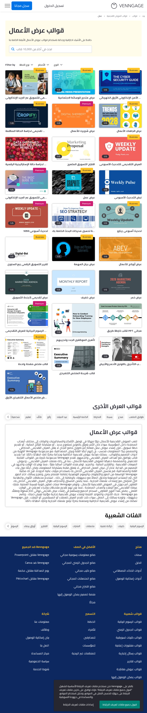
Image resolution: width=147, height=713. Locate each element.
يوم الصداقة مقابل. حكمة (33, 570)
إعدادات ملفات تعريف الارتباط (78, 704)
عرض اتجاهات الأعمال (129, 131)
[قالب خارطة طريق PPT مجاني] (120, 316)
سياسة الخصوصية (39, 661)
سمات (138, 554)
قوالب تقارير (134, 661)
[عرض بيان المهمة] (73, 249)
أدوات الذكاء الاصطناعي (127, 570)
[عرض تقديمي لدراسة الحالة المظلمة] (26, 116)
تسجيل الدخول (54, 6)
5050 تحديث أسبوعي (35, 231)
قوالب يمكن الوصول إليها (126, 677)
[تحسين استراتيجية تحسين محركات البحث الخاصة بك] (73, 216)
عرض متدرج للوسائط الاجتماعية (76, 97)
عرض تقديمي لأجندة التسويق (30, 297)
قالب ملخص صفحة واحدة (33, 364)
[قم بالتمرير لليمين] (8, 417)
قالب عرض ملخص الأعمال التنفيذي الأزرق (26, 397)
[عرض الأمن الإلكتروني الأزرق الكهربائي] (120, 82)
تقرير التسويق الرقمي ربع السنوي (27, 264)
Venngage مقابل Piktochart (32, 578)
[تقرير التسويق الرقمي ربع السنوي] (26, 249)
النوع (56, 64)
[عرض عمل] (73, 182)
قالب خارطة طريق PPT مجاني (124, 331)
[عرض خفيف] (73, 282)
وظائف (45, 629)
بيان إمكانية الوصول (37, 637)
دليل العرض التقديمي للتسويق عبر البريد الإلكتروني (26, 97)
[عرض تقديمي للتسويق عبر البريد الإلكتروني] (26, 182)
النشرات (76, 526)
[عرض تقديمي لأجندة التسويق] (26, 282)
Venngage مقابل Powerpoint (32, 554)
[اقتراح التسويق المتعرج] (73, 149)
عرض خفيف (88, 297)
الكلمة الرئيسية (80, 417)
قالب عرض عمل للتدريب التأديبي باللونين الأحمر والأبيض (120, 364)
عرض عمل (89, 197)
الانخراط (97, 417)
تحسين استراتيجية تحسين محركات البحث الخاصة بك (73, 231)
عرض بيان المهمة (84, 264)
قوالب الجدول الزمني (129, 629)
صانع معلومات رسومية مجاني (77, 554)
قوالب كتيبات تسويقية (129, 637)
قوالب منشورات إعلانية (128, 645)
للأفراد (91, 629)
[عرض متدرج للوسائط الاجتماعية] (73, 82)
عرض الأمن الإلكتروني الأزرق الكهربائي (120, 97)
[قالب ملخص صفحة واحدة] (26, 349)
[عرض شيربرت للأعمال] (73, 116)
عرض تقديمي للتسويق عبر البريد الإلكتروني (26, 197)
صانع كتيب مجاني (85, 570)
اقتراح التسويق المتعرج (81, 164)
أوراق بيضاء (29, 526)
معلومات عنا (41, 621)
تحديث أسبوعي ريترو (129, 231)
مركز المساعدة (40, 653)
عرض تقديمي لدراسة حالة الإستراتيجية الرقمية (26, 164)
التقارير (44, 526)
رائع (49, 417)
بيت (143, 16)
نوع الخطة (24, 64)
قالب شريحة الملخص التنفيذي (77, 373)
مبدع (120, 417)
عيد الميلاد (62, 417)
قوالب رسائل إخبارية (130, 653)
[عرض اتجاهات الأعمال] (120, 116)
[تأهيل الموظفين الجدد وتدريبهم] (73, 320)
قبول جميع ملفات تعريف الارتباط (120, 704)
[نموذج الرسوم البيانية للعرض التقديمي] (26, 316)
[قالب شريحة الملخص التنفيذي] (73, 358)
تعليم (28, 417)
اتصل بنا (44, 645)
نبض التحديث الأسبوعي (128, 197)
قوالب (134, 16)
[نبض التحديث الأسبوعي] (120, 182)
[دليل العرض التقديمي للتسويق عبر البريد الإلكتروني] (26, 82)
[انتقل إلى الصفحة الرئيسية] (127, 6)
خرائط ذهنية (106, 526)
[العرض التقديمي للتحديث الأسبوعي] (120, 149)
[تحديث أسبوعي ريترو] (120, 216)
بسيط (109, 417)
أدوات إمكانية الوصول (129, 578)
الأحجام (41, 64)
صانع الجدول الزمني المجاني (78, 562)
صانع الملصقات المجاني (81, 578)
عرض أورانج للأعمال (130, 264)
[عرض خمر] (120, 282)
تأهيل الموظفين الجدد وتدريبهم (75, 340)
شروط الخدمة (41, 669)
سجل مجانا (21, 6)
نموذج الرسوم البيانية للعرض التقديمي (26, 331)
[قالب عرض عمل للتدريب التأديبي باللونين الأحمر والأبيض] (120, 349)
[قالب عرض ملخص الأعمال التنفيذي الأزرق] (26, 382)
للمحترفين (89, 637)
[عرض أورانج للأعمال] (120, 249)
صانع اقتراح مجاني (84, 586)
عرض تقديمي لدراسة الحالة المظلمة (26, 131)
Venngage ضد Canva (37, 562)
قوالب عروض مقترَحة (129, 669)
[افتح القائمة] (7, 6)
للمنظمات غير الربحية (83, 653)
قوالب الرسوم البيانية (130, 621)
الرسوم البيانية (137, 526)
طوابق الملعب (136, 417)
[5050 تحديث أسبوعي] (26, 216)
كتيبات (121, 526)
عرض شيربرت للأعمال (82, 131)
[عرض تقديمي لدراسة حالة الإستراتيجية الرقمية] (26, 149)
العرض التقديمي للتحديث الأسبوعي (120, 164)
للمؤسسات (89, 645)
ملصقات (90, 526)
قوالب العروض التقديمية (117, 16)
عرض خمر (136, 297)
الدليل (138, 562)
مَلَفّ (39, 417)
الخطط (91, 621)
